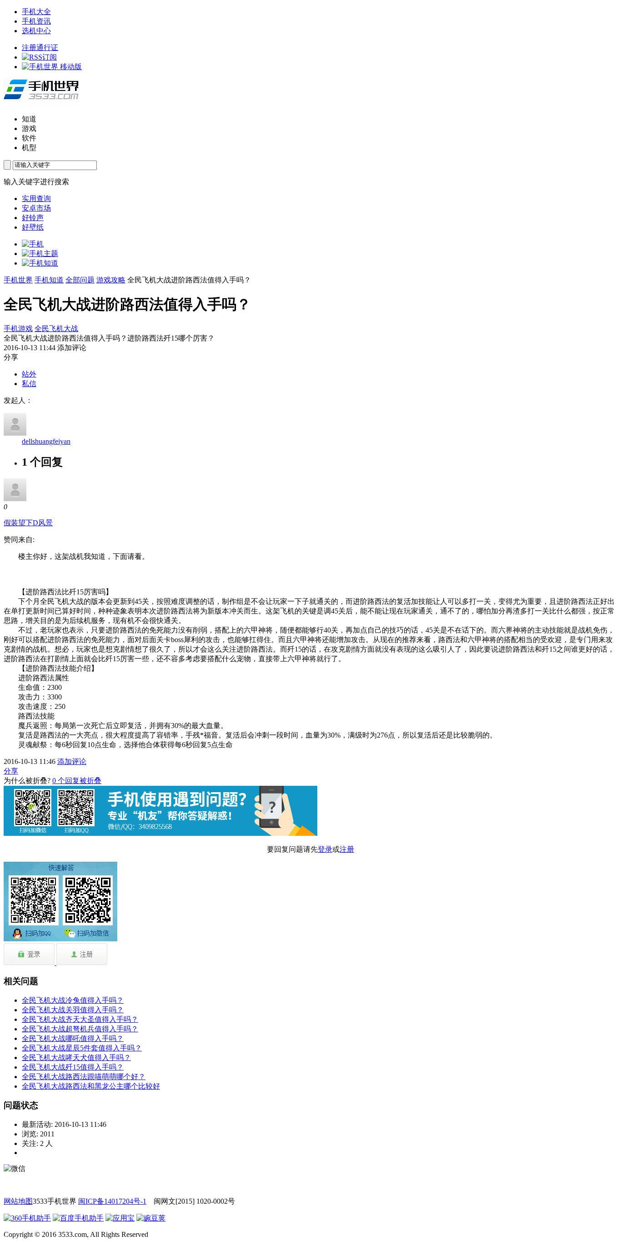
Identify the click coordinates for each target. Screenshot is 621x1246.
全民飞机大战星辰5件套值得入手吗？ (82, 1048)
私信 (29, 383)
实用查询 (36, 198)
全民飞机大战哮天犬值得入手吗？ (76, 1057)
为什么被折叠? (27, 780)
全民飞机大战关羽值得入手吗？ (73, 1010)
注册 (347, 849)
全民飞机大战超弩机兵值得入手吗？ (80, 1029)
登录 (325, 849)
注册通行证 (40, 47)
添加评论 (71, 761)
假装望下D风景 (28, 523)
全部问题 (80, 280)
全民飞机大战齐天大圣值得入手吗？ (80, 1019)
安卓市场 (36, 208)
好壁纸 (33, 227)
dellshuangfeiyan (46, 441)
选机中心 (36, 31)
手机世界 (18, 280)
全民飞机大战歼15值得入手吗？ (73, 1067)
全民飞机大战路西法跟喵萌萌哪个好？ (83, 1076)
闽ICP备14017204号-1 (112, 1201)
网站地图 (18, 1201)
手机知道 (49, 280)
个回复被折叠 (76, 780)
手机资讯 (36, 21)
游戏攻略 (110, 280)
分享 (11, 771)
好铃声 (33, 217)
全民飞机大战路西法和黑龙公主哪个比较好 (91, 1086)
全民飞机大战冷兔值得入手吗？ (73, 1000)
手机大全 (36, 11)
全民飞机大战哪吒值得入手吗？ (73, 1038)
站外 (29, 374)
